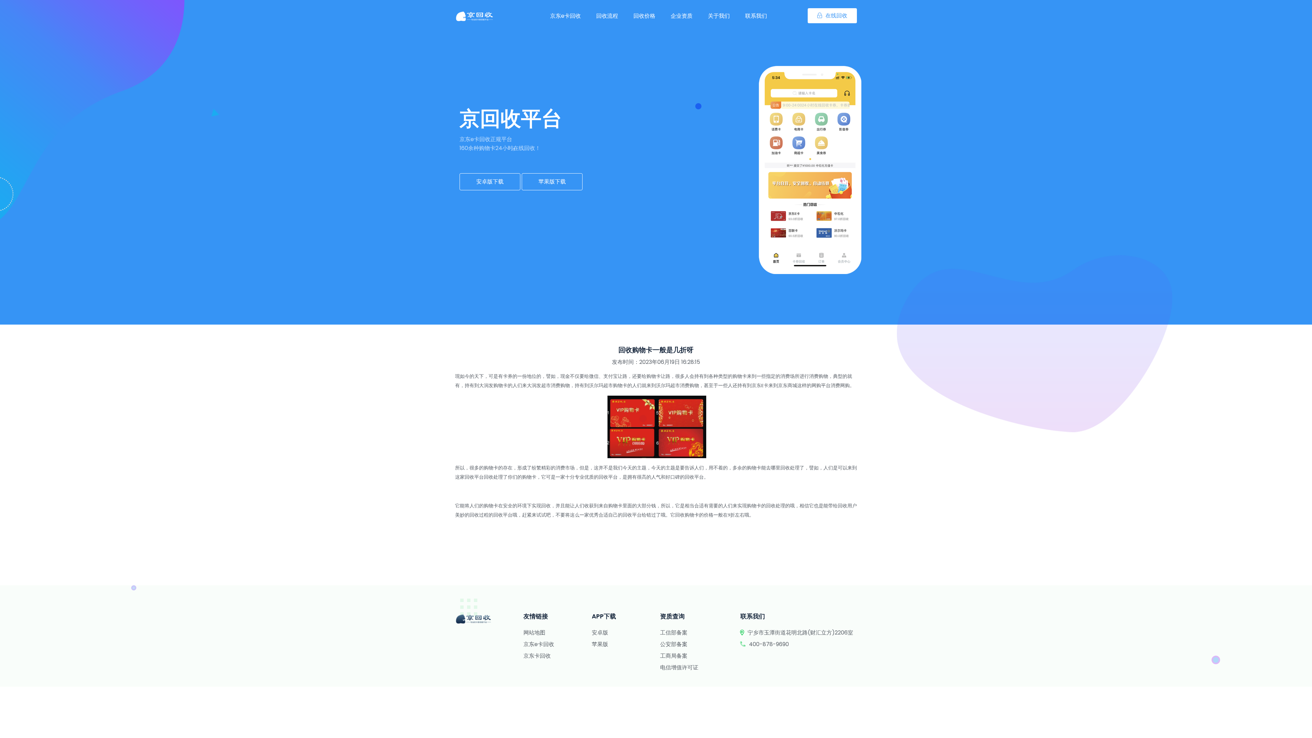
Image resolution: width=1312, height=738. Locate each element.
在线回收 (836, 15)
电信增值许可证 (679, 667)
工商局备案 (673, 656)
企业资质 (682, 16)
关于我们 (719, 16)
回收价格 (644, 16)
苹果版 (600, 644)
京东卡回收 (537, 656)
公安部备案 (673, 644)
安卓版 (600, 633)
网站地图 (534, 633)
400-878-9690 (769, 644)
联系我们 (756, 16)
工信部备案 (673, 633)
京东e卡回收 (565, 16)
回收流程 (607, 16)
